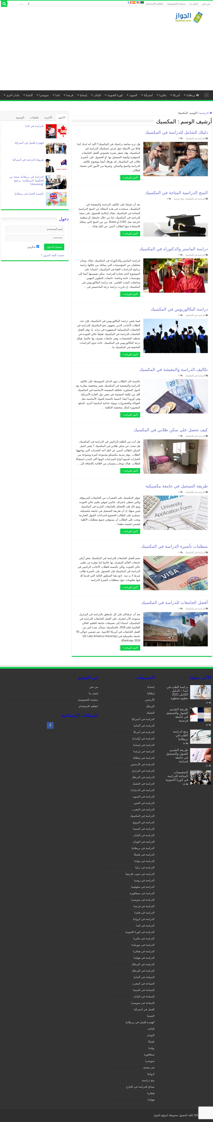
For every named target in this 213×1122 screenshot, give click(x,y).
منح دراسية (179, 198)
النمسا (151, 1015)
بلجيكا (151, 1041)
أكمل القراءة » (130, 177)
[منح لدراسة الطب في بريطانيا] (200, 737)
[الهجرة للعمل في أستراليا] (56, 148)
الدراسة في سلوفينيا (143, 886)
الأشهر (61, 117)
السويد (133, 95)
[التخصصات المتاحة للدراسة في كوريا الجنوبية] (200, 777)
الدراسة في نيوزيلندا (143, 944)
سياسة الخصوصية (176, 3)
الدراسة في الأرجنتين (143, 764)
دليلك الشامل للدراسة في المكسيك (176, 132)
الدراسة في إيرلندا (144, 751)
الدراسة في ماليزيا (144, 938)
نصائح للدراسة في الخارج (140, 1086)
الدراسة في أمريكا (144, 732)
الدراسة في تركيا (145, 867)
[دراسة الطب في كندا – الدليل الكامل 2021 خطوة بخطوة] (200, 692)
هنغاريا (151, 1093)
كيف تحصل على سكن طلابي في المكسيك (171, 430)
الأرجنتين (150, 699)
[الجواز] (189, 17)
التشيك (150, 712)
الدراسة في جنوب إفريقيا (140, 873)
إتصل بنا (194, 3)
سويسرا (44, 95)
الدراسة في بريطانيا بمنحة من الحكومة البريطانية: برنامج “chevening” (26, 180)
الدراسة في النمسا (144, 828)
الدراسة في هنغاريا (144, 951)
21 (207, 766)
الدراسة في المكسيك (195, 138)
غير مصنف (149, 1067)
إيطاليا (151, 693)
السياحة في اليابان (144, 996)
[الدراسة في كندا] (56, 131)
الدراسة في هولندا (144, 957)
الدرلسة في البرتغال (143, 964)
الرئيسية (206, 94)
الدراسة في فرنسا (144, 906)
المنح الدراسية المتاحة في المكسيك (176, 192)
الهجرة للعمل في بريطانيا (140, 1022)
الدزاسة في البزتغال (143, 970)
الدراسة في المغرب (143, 809)
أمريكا (176, 95)
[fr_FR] (129, 2)
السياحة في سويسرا (143, 1002)
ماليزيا (162, 95)
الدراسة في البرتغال (143, 777)
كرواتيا (151, 1073)
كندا (57, 95)
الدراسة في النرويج (144, 822)
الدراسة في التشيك (143, 783)
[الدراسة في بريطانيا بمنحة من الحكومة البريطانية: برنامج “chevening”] (56, 182)
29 (207, 703)
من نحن (206, 3)
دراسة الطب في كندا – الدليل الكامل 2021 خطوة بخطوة (177, 692)
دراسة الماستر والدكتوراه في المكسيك (173, 249)
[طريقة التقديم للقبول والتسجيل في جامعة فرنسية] (200, 714)
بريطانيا (191, 95)
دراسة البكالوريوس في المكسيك (179, 309)
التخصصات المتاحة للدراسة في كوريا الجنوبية (177, 775)
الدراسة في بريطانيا (143, 848)
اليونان (151, 1035)
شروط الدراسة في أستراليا (28, 159)
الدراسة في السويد (144, 796)
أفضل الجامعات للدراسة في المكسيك (174, 602)
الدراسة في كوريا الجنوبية (140, 932)
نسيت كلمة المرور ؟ (52, 255)
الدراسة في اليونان (144, 841)
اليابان (97, 95)
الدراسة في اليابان (144, 835)
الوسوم (20, 117)
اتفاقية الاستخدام (154, 3)
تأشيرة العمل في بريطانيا (29, 193)
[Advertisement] (106, 55)
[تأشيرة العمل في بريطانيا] (56, 199)
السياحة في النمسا (144, 990)
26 (207, 725)
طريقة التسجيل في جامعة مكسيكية (177, 486)
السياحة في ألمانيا (144, 977)
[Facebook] (28, 3)
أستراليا (148, 95)
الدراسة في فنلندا (144, 912)
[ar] (142, 2)
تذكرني (31, 246)
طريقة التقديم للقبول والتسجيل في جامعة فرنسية (177, 714)
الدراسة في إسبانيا (144, 744)
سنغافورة (149, 1054)
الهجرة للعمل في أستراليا (29, 142)
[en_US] (138, 2)
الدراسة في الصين (144, 803)
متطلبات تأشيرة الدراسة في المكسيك (174, 546)
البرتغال (150, 706)
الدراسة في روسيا (144, 880)
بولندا (151, 1048)
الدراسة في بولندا (144, 861)
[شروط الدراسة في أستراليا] (56, 165)
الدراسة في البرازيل (143, 770)
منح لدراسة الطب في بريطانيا (180, 735)
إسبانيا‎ (83, 95)
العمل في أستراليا (144, 1009)
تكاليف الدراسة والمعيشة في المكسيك (173, 369)
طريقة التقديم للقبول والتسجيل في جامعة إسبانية (177, 755)
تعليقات (34, 117)
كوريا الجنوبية (115, 95)
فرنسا (69, 95)
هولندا (151, 1099)
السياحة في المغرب (143, 983)
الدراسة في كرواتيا (144, 919)
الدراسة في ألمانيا (144, 725)
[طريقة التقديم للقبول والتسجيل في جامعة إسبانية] (200, 755)
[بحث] (4, 4)
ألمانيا (29, 95)
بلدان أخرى (12, 95)
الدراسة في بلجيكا (144, 854)
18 (184, 784)
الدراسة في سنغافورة (142, 893)
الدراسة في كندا (34, 126)
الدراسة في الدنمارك (142, 790)
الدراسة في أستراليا (143, 719)
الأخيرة (48, 117)
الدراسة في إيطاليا (144, 757)
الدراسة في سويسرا (143, 899)
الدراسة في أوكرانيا (143, 738)
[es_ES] (133, 2)
